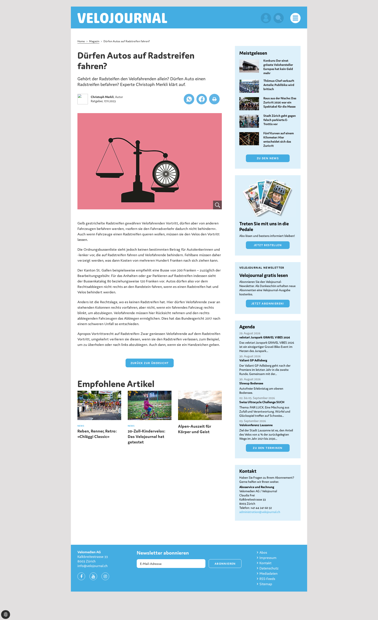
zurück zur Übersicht (150, 363)
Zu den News (268, 158)
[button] (189, 99)
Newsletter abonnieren (163, 553)
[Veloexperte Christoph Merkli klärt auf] (149, 161)
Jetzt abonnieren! (267, 303)
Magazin (94, 41)
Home (81, 41)
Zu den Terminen (267, 448)
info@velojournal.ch (92, 566)
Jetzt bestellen (268, 245)
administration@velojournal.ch (259, 512)
